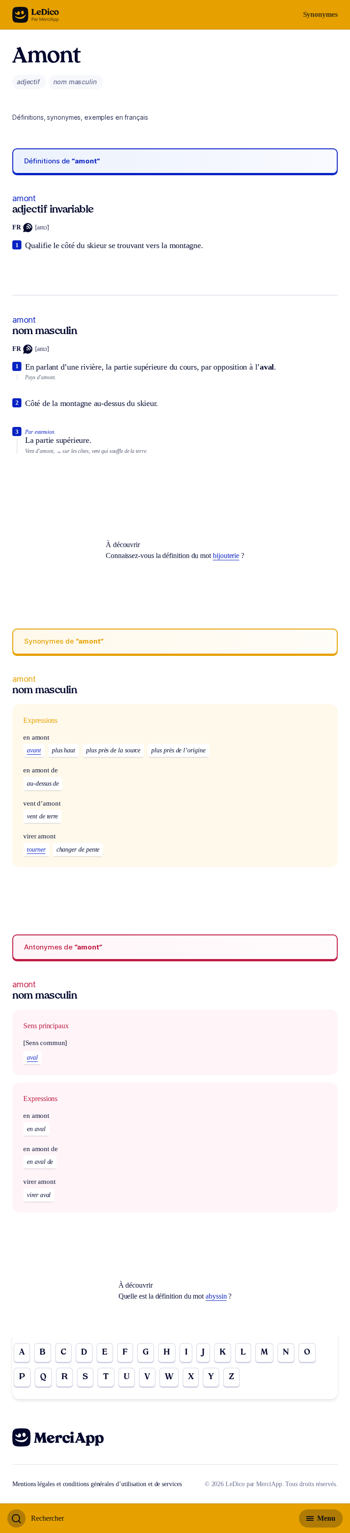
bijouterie (226, 555)
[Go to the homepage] (35, 15)
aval (32, 1057)
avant (34, 750)
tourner (36, 849)
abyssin (216, 1296)
